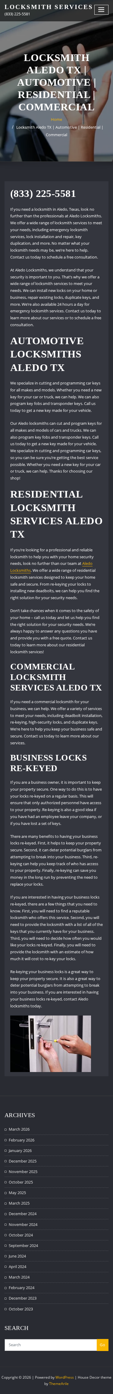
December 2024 (22, 1213)
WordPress (64, 1377)
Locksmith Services (49, 6)
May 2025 (17, 1192)
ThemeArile (59, 1383)
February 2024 (21, 1287)
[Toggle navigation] (101, 10)
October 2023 (21, 1309)
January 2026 (20, 1150)
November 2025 (23, 1171)
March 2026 (19, 1129)
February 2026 (21, 1140)
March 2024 (19, 1277)
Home (56, 119)
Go (102, 1344)
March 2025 (19, 1203)
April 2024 (17, 1266)
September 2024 (23, 1245)
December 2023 (22, 1298)
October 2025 (21, 1182)
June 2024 (17, 1256)
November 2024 (23, 1224)
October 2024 (21, 1235)
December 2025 (22, 1161)
